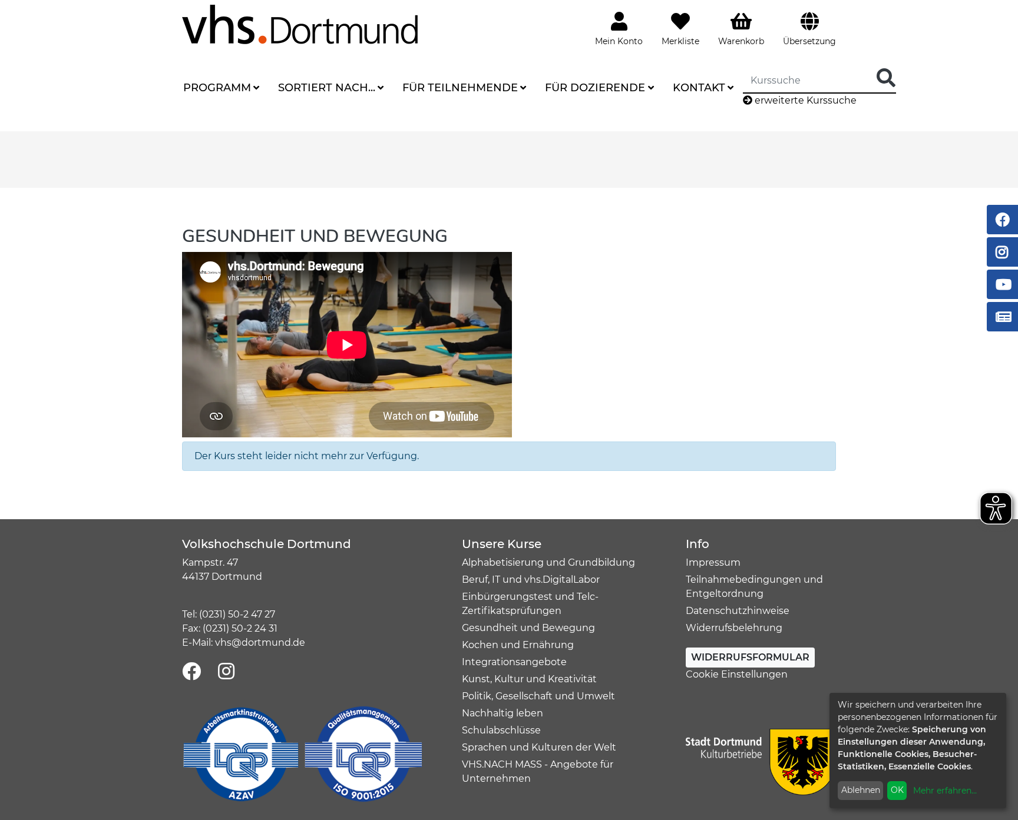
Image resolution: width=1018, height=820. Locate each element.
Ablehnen (860, 790)
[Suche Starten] (886, 78)
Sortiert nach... (326, 87)
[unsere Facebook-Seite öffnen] (191, 672)
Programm (217, 87)
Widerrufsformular (750, 657)
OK (897, 790)
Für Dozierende (595, 87)
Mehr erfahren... (945, 790)
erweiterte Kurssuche (804, 100)
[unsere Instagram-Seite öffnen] (226, 672)
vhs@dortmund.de (260, 642)
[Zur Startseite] (300, 23)
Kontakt (699, 87)
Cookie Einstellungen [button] (737, 674)
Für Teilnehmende (460, 87)
